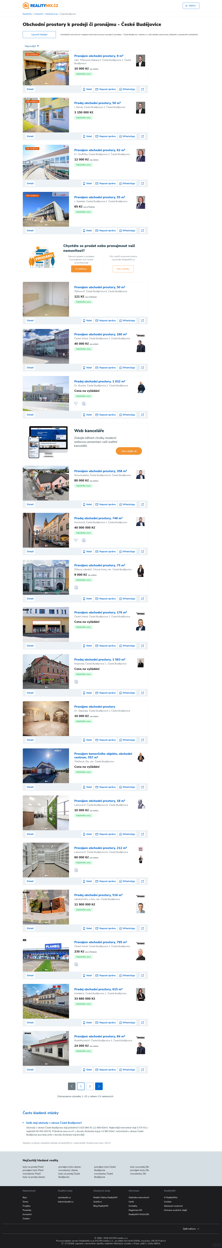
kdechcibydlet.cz (65, 1201)
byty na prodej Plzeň (33, 1166)
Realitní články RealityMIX (105, 1197)
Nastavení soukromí (173, 1206)
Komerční (27, 1214)
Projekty (26, 1206)
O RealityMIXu (171, 1197)
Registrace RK (135, 1210)
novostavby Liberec (68, 1170)
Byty (25, 1197)
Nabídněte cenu (83, 73)
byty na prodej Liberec (34, 1177)
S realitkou (81, 269)
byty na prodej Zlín (139, 1166)
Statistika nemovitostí (139, 1197)
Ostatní (26, 1218)
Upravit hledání (39, 34)
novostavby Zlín (138, 1173)
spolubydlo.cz (64, 1197)
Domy (25, 1201)
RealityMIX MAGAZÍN (139, 1214)
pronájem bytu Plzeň (33, 1170)
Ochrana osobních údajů (175, 1210)
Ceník (131, 1201)
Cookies (167, 1201)
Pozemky (27, 1210)
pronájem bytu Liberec (69, 1166)
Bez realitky (123, 269)
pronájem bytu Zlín (139, 1170)
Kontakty (133, 1206)
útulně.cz (97, 1201)
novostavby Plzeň (32, 1173)
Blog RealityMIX (100, 1206)
